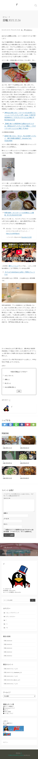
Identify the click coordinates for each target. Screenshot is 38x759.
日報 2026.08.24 (8, 648)
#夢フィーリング (14, 266)
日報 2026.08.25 (8, 644)
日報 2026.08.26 (8, 640)
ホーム (5, 17)
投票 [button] (19, 391)
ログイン (5, 742)
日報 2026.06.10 (24, 448)
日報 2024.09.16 (7, 463)
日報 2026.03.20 (8, 683)
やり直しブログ (9, 713)
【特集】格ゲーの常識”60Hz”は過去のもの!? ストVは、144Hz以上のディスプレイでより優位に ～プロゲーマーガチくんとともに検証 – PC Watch (20, 126)
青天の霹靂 (8, 711)
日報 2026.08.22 (8, 655)
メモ (6, 627)
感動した (7, 379)
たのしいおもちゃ (10, 616)
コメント (7, 498)
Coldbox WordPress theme (16, 755)
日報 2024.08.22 (24, 478)
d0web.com (8, 588)
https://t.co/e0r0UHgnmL (13, 233)
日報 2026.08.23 (8, 652)
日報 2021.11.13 (7, 448)
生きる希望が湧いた (10, 387)
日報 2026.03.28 (8, 676)
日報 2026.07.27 (8, 669)
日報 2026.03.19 (24, 463)
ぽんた (6, 710)
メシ (6, 624)
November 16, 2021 (26, 237)
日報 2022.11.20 (7, 478)
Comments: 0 (29, 30)
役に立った (8, 383)
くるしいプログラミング (12, 612)
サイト (6, 524)
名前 (6, 513)
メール (6, 518)
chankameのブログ (10, 708)
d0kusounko (12, 590)
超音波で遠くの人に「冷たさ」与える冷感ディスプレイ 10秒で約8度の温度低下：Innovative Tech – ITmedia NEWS (20, 138)
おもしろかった (9, 375)
